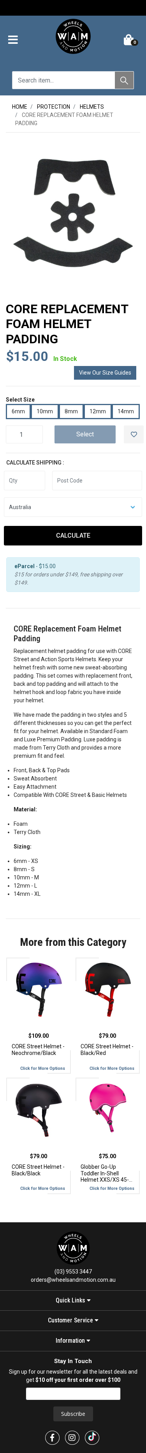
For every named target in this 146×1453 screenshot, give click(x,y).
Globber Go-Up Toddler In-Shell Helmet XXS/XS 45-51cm (105, 1173)
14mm (126, 411)
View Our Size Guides (105, 373)
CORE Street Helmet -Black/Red (107, 1049)
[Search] (124, 80)
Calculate (73, 535)
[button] (13, 40)
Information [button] (71, 1340)
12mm (98, 411)
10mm (45, 411)
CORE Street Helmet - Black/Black (38, 1170)
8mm (71, 411)
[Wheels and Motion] (73, 38)
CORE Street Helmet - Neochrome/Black (38, 1049)
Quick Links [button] (71, 1300)
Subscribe (73, 1413)
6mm (18, 411)
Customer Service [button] (71, 1320)
